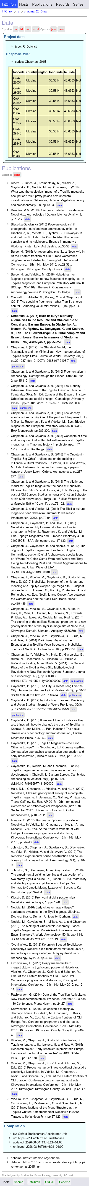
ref (18, 11)
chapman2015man (36, 11)
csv (15, 29)
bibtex (17, 174)
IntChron (9, 4)
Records (63, 4)
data (59, 205)
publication (18, 366)
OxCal (49, 1182)
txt (21, 29)
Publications (42, 4)
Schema (64, 1182)
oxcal (36, 29)
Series (78, 4)
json (28, 29)
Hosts (24, 4)
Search (18, 1182)
